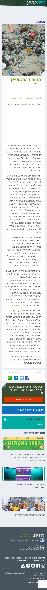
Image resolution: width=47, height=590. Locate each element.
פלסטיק (40, 425)
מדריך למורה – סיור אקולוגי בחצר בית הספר (27, 454)
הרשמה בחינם (23, 399)
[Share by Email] (13, 372)
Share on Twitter (22, 378)
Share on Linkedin (16, 378)
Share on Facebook (27, 378)
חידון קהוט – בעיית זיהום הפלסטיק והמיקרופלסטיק (31, 485)
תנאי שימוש (40, 578)
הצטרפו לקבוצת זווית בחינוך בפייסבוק (25, 540)
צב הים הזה (17, 305)
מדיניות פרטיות (29, 578)
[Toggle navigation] (4, 3)
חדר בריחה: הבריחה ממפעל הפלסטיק (30, 515)
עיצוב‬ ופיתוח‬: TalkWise (36, 583)
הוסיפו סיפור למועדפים (28, 410)
